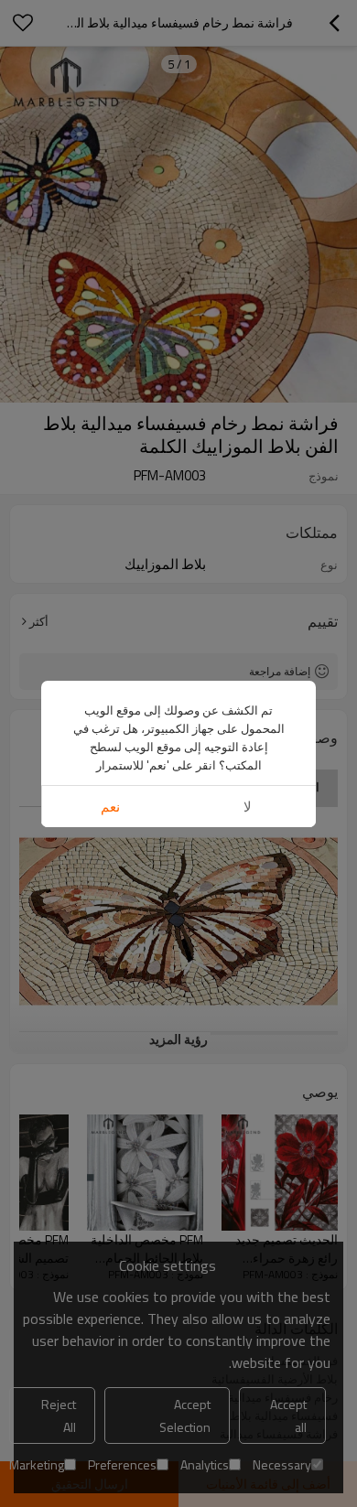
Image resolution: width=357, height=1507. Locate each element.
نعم (110, 806)
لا (247, 806)
